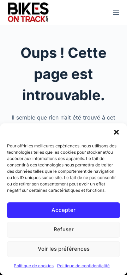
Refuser (64, 229)
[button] (116, 132)
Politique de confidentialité (83, 265)
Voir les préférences (64, 248)
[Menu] (116, 12)
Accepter (63, 210)
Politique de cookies (34, 265)
